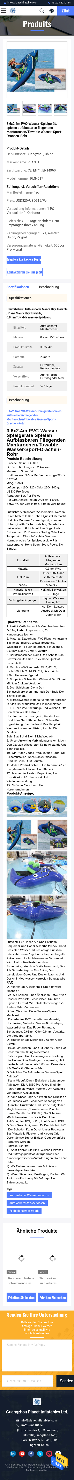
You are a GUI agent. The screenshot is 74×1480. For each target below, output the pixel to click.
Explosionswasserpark (24, 1210)
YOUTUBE (22, 1454)
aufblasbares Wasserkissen (27, 1203)
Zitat (66, 11)
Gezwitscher (40, 1454)
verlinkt (13, 1454)
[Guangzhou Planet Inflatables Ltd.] (17, 10)
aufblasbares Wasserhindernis (29, 1195)
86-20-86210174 (61, 2)
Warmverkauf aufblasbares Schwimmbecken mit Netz (50, 1281)
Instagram (49, 1454)
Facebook (31, 1454)
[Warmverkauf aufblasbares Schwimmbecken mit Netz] (52, 1258)
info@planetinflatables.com (22, 2)
